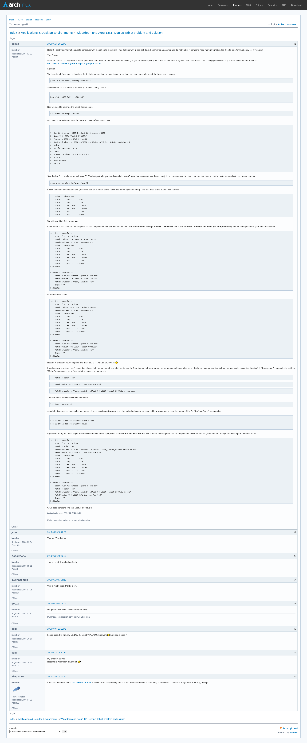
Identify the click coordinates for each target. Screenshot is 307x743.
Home (210, 5)
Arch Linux (17, 5)
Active (281, 24)
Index (11, 20)
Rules (20, 20)
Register (39, 20)
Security (272, 5)
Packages (223, 5)
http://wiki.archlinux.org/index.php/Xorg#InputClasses (74, 63)
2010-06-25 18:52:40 (56, 44)
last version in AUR (81, 682)
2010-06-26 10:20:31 (56, 532)
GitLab (259, 5)
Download (296, 5)
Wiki (248, 5)
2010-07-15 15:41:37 (56, 652)
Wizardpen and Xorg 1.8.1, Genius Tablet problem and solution (119, 32)
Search (29, 20)
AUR (284, 5)
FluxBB (294, 732)
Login (48, 20)
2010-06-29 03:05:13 (56, 580)
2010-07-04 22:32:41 (56, 629)
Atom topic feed (290, 728)
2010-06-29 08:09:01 (56, 603)
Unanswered (291, 24)
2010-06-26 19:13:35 (56, 556)
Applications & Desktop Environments (47, 32)
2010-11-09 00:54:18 (56, 676)
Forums (237, 5)
